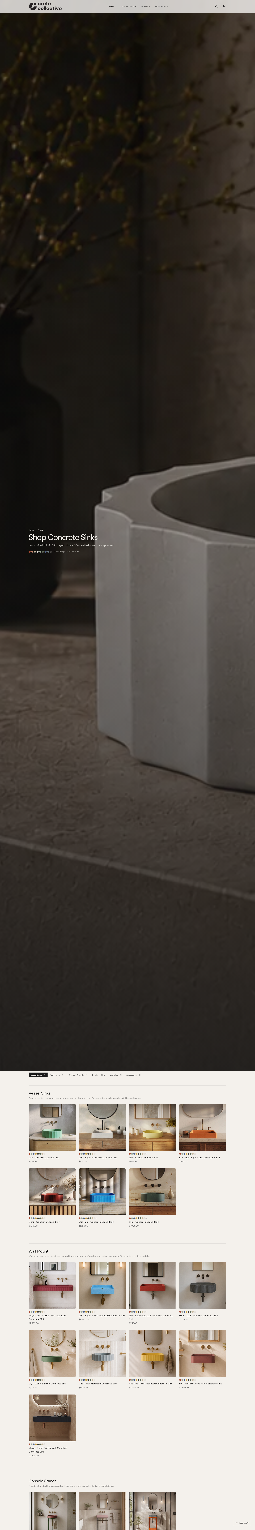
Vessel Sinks (38, 1075)
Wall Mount (57, 1075)
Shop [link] (40, 530)
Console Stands (78, 1075)
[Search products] (216, 6)
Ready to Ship (98, 1075)
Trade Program (127, 6)
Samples (145, 6)
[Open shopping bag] (223, 6)
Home (31, 530)
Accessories (133, 1075)
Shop (111, 6)
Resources (160, 6)
